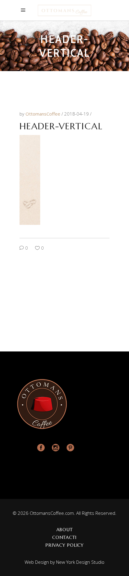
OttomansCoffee (44, 114)
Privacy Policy (64, 545)
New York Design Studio (80, 562)
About (64, 529)
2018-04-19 (77, 114)
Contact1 (64, 537)
